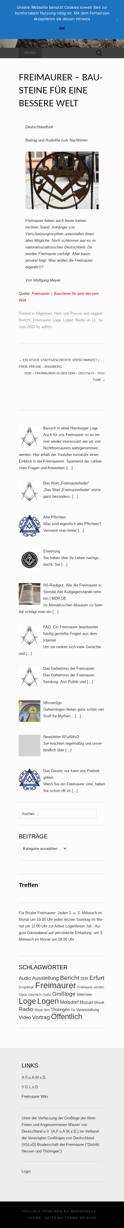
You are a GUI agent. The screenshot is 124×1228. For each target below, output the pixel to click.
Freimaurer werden (90, 987)
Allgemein (43, 313)
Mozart (86, 1002)
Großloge (64, 994)
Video (25, 1017)
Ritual (38, 1010)
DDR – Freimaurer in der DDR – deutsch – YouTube (65, 376)
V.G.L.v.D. (30, 1087)
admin (47, 327)
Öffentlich (66, 1016)
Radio (80, 320)
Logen (68, 320)
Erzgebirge (26, 987)
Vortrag (41, 1017)
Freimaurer (41, 320)
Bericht (25, 320)
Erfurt (96, 977)
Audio (25, 978)
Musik (99, 1002)
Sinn (47, 1010)
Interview (84, 994)
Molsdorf (69, 1002)
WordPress (83, 1211)
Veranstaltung (87, 1010)
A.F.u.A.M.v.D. (34, 1077)
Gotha (46, 994)
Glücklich (34, 994)
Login (26, 1171)
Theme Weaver (80, 1218)
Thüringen (60, 1009)
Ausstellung (45, 978)
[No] (117, 19)
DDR (84, 978)
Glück (23, 994)
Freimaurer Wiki (35, 1096)
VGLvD (29, 1144)
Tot (73, 1010)
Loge (57, 320)
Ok (62, 28)
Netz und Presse (68, 313)
